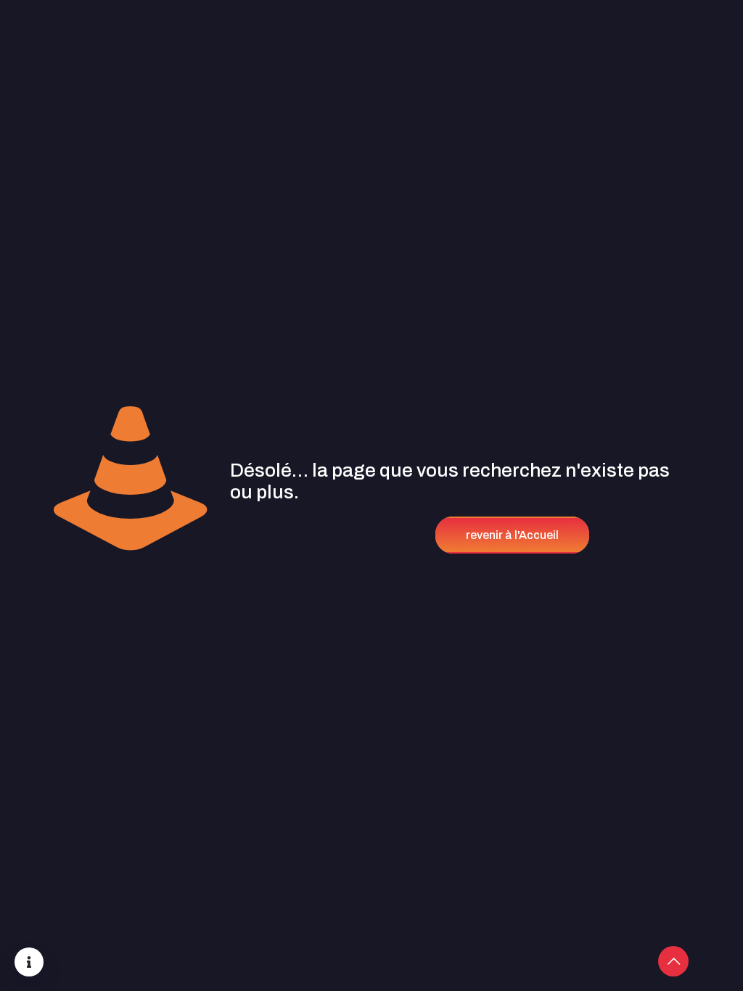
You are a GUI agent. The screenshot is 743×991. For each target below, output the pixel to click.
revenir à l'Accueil (512, 535)
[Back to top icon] (673, 961)
